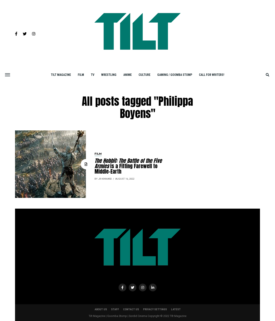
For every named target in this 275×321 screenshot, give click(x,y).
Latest (176, 309)
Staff (115, 309)
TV (92, 74)
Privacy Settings (155, 309)
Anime (127, 74)
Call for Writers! (211, 74)
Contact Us (131, 309)
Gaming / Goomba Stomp (174, 74)
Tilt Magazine (61, 74)
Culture (144, 74)
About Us (101, 309)
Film (81, 74)
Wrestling (108, 74)
